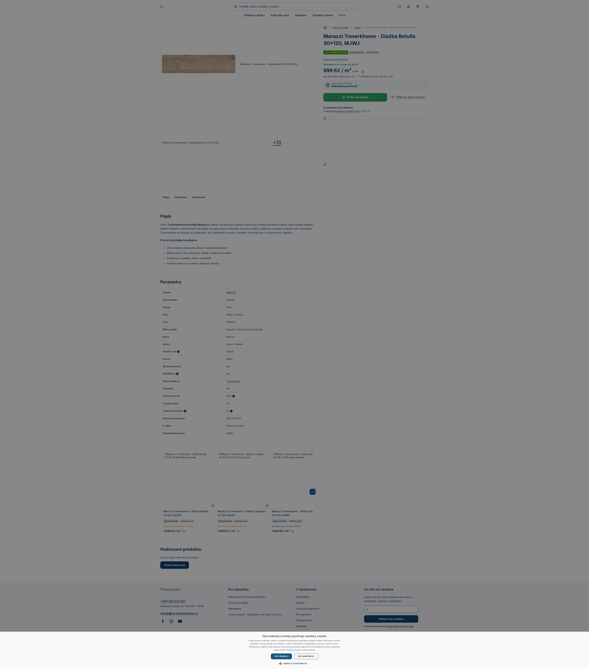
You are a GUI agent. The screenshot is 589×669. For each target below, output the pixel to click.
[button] (294, 663)
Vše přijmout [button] (281, 656)
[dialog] (294, 650)
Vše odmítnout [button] (306, 656)
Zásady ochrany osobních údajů (300, 650)
